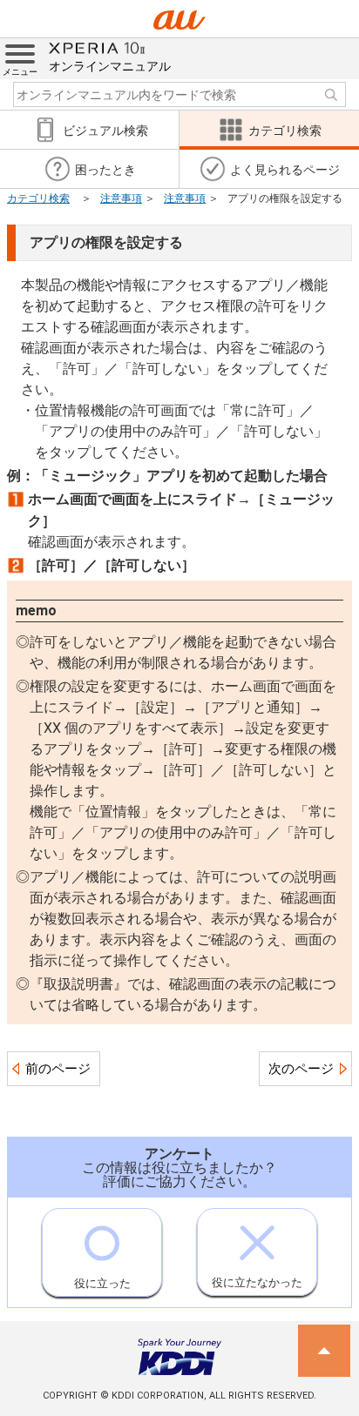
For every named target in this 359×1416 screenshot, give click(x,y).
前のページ (58, 1069)
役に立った (102, 1283)
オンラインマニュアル (110, 66)
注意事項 (121, 198)
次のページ (301, 1069)
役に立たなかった (257, 1282)
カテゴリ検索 (38, 198)
